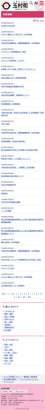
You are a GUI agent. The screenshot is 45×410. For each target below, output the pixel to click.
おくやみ (7, 363)
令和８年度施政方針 (8, 184)
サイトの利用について (12, 376)
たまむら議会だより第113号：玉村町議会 (16, 34)
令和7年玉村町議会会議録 (10, 202)
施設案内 (7, 324)
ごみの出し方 (9, 311)
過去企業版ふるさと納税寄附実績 (13, 77)
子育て (6, 347)
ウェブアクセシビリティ (29, 379)
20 (24, 297)
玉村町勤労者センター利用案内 (12, 285)
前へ (4, 293)
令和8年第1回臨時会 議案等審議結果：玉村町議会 (20, 251)
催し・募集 (8, 322)
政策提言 (4, 193)
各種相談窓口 (9, 327)
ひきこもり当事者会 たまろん (12, 60)
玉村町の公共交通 (7, 25)
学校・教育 (8, 350)
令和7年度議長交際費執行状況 (12, 86)
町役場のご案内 (7, 391)
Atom (42, 20)
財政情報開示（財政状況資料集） (13, 141)
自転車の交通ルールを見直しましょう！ (16, 158)
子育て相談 (5, 124)
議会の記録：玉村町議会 (10, 242)
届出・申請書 (9, 316)
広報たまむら (9, 319)
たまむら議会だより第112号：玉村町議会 (16, 277)
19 (19, 297)
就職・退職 (8, 355)
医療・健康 (8, 313)
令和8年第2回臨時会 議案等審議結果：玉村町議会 (20, 43)
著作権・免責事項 (30, 376)
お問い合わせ (19, 391)
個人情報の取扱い (10, 379)
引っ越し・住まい (11, 352)
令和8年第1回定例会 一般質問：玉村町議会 (18, 167)
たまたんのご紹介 (7, 268)
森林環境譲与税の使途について (12, 176)
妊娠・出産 (8, 344)
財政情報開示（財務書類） (11, 104)
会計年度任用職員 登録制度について (15, 95)
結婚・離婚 (8, 358)
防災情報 (7, 330)
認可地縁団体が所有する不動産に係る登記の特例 (19, 150)
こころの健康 (6, 210)
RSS (37, 20)
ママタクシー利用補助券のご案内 (13, 51)
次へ (29, 297)
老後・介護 (8, 360)
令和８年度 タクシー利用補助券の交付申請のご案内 (21, 259)
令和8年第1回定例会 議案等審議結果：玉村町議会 (20, 132)
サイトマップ (9, 381)
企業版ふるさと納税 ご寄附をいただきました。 (19, 69)
